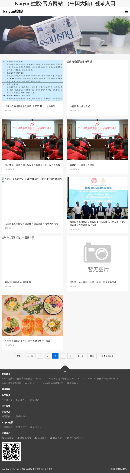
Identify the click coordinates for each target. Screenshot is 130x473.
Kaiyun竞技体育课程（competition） (19, 383)
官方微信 (9, 438)
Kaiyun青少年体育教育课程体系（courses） (22, 378)
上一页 (30, 356)
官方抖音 (57, 438)
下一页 (80, 356)
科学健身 (6, 400)
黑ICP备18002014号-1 (119, 469)
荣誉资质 (20, 427)
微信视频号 (25, 438)
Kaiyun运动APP (75, 438)
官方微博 (42, 438)
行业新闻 (20, 416)
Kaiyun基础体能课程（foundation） (66, 378)
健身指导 (71, 383)
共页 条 (107, 356)
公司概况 (6, 427)
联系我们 (34, 427)
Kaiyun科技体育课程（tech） (102, 378)
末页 (92, 356)
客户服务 (20, 400)
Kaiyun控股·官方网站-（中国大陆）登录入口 (65, 3)
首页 (19, 356)
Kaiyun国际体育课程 (52, 383)
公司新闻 (6, 416)
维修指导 (34, 400)
